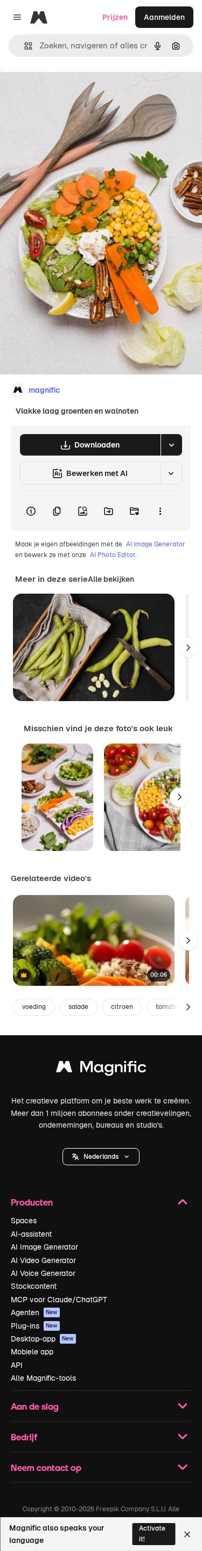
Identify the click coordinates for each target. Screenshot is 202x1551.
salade (78, 1006)
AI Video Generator (43, 1260)
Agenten (34, 1312)
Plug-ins (34, 1326)
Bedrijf (24, 1436)
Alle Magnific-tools (43, 1378)
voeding (34, 1006)
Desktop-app (42, 1339)
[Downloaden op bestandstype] (171, 445)
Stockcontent (34, 1286)
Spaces (24, 1220)
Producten (32, 1202)
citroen (122, 1006)
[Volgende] (188, 647)
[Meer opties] (160, 511)
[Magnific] (101, 1069)
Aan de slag (35, 1406)
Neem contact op (46, 1467)
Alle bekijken (111, 579)
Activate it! (152, 1533)
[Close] (187, 1534)
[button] (101, 1156)
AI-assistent (31, 1234)
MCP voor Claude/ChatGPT (59, 1299)
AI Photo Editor (112, 555)
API (17, 1365)
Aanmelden (164, 17)
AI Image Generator (155, 544)
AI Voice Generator (43, 1273)
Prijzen (115, 17)
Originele (71, 92)
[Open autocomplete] (24, 46)
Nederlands (101, 1156)
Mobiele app (32, 1352)
